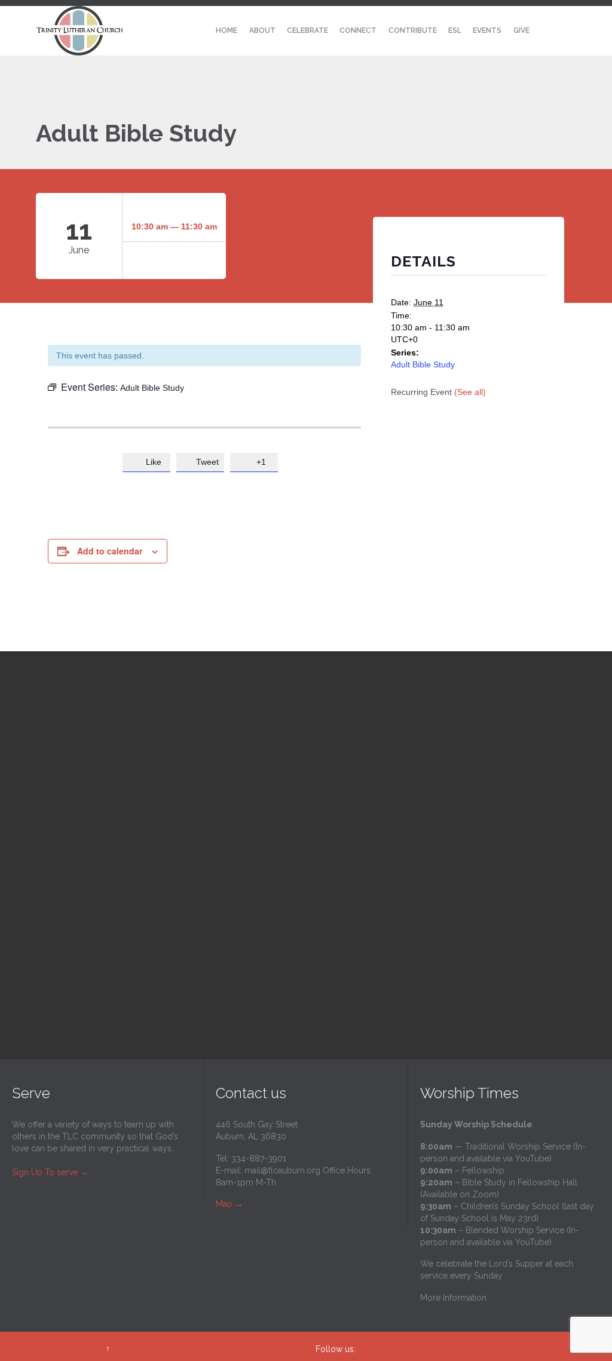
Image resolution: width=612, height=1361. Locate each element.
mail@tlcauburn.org (282, 1170)
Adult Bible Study (423, 364)
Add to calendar (109, 551)
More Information (453, 1297)
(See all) (470, 392)
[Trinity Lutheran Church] (80, 31)
